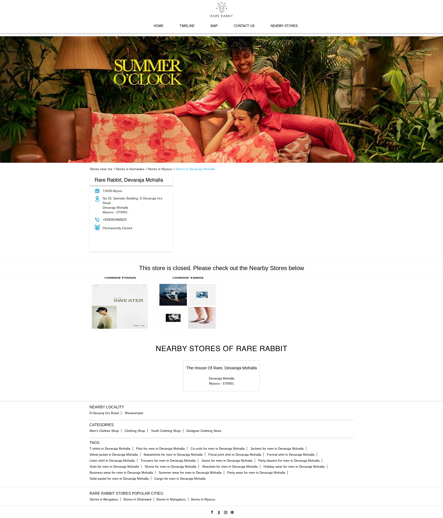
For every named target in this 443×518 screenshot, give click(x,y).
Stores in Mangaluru (171, 499)
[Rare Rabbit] (222, 9)
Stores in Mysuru (203, 499)
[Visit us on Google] (218, 512)
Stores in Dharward (137, 499)
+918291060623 (115, 219)
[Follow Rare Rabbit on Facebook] (211, 512)
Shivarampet (134, 413)
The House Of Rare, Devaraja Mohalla (221, 368)
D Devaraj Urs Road (104, 413)
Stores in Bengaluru (104, 499)
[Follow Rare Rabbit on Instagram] (225, 512)
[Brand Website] (231, 512)
